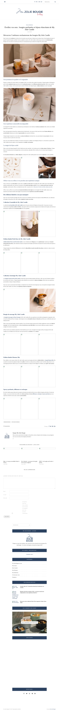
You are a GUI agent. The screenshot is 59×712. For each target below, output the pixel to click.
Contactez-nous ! (29, 554)
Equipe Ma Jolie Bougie (19, 433)
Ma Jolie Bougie (53, 709)
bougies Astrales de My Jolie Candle (12, 278)
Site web (5, 498)
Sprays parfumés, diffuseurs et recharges (15, 389)
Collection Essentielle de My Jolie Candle (15, 202)
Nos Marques (29, 24)
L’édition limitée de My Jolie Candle (12, 241)
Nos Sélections (15, 572)
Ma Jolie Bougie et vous (17, 563)
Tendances (14, 577)
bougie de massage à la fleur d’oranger (12, 317)
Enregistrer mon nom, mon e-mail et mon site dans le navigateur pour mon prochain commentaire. (25, 507)
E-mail (5, 494)
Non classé (14, 565)
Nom (4, 491)
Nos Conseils (15, 568)
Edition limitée (11, 357)
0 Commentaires (6, 426)
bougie (49, 360)
